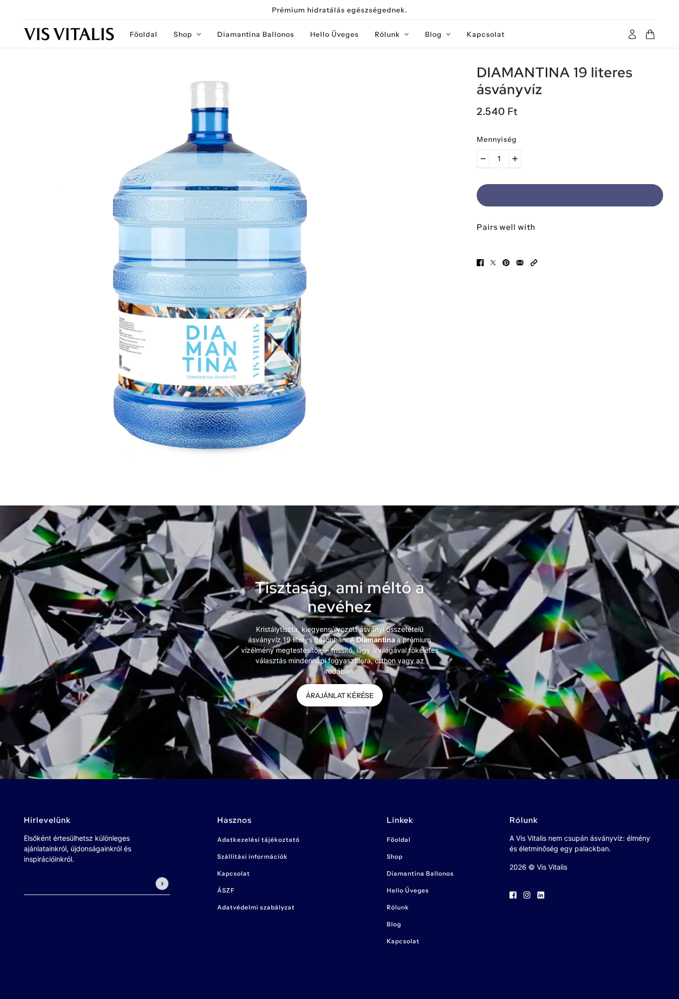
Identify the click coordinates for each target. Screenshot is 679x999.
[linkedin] (540, 894)
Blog (394, 924)
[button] (533, 262)
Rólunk (398, 907)
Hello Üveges (408, 890)
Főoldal (399, 839)
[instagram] (526, 894)
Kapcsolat (233, 873)
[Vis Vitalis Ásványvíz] (69, 34)
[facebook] (513, 894)
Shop (395, 856)
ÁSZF (226, 890)
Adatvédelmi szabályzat (256, 907)
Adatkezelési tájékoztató (258, 839)
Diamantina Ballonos (420, 873)
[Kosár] (650, 34)
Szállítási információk (252, 856)
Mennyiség (497, 139)
